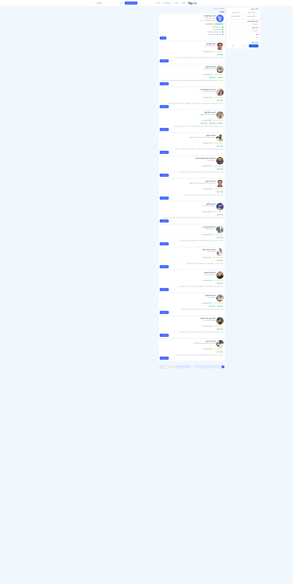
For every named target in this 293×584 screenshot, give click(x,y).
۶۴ (186, 367)
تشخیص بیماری (234, 16)
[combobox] (257, 24)
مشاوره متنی (234, 12)
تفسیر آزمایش (167, 3)
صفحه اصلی (221, 8)
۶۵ (183, 367)
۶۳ (189, 367)
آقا (243, 46)
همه (254, 46)
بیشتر (158, 3)
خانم (233, 46)
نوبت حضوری (250, 12)
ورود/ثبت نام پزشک (130, 3)
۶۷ (177, 367)
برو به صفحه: (172, 367)
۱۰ (195, 367)
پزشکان (184, 3)
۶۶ (180, 367)
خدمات (176, 3)
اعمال (162, 367)
